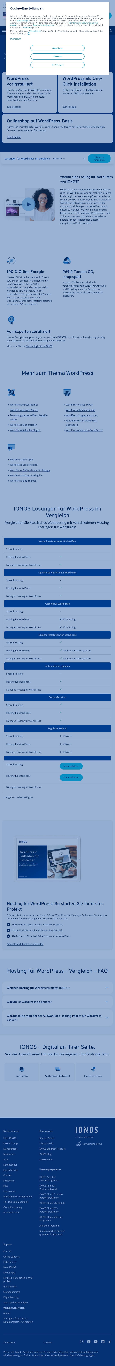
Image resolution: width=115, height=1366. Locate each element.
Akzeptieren (35, 31)
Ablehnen (57, 56)
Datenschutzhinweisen (44, 25)
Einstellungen (23, 21)
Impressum (15, 38)
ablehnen (27, 27)
